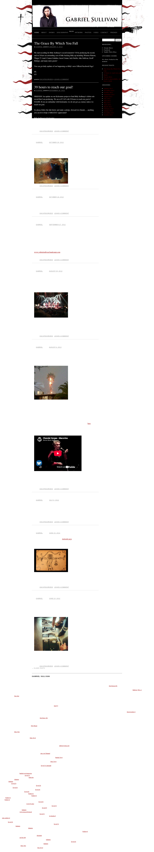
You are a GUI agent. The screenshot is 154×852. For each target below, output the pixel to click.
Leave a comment (61, 79)
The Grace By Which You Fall (56, 43)
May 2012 (107, 102)
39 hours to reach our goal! (53, 86)
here (89, 423)
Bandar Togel (58, 757)
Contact (104, 32)
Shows (52, 32)
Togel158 (38, 785)
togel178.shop (30, 804)
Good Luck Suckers (48, 267)
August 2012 (108, 96)
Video (96, 32)
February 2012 (109, 109)
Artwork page (67, 539)
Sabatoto (16, 779)
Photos (88, 32)
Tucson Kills (43, 193)
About (44, 32)
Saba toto (31, 777)
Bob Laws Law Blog (49, 496)
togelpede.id (52, 816)
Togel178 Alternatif (46, 765)
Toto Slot (16, 696)
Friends (113, 32)
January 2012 (108, 111)
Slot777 (56, 706)
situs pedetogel (6, 818)
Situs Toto (17, 732)
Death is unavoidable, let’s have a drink (62, 220)
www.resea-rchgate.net (26, 812)
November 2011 (109, 113)
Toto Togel (40, 848)
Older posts (38, 668)
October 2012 (108, 92)
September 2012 (109, 94)
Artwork (79, 32)
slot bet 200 (23, 837)
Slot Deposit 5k (113, 686)
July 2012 (107, 98)
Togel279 (13, 783)
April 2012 (107, 105)
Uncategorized (46, 79)
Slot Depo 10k (44, 718)
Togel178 (27, 775)
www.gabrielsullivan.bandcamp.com (47, 252)
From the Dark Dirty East (52, 594)
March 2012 (108, 107)
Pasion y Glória (45, 529)
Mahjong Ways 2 (137, 690)
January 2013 (108, 88)
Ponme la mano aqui (49, 343)
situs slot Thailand (45, 753)
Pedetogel (30, 793)
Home (36, 32)
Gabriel (39, 47)
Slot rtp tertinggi (131, 712)
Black (38, 138)
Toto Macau (34, 726)
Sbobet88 (39, 835)
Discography (62, 32)
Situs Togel (33, 738)
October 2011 (108, 115)
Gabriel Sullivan (41, 676)
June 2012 (107, 100)
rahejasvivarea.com (64, 745)
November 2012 (109, 90)
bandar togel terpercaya (26, 773)
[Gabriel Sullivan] (77, 17)
